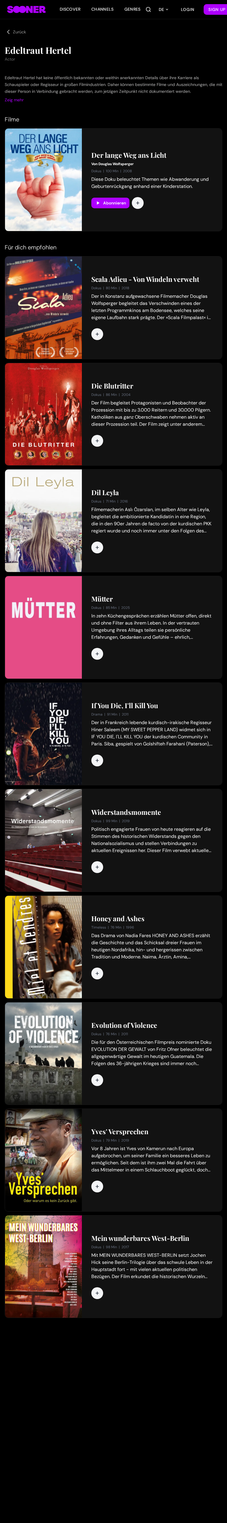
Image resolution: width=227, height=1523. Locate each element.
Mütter (102, 599)
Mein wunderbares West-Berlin (140, 1238)
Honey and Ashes (118, 918)
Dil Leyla (105, 492)
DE (161, 9)
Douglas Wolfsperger (116, 164)
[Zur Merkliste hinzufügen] (138, 203)
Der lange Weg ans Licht (128, 155)
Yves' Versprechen (119, 1131)
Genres (132, 9)
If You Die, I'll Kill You (124, 705)
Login (187, 9)
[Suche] (148, 9)
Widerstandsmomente (126, 812)
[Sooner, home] (26, 9)
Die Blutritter (112, 386)
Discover (70, 9)
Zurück (19, 32)
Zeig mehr (14, 100)
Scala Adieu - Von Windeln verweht (145, 279)
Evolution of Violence (124, 1025)
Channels (102, 9)
